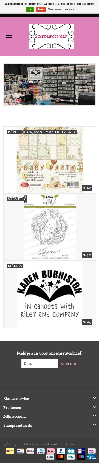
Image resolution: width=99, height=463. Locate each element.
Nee (41, 9)
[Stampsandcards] (58, 36)
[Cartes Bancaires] (71, 450)
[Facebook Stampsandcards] (45, 378)
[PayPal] (60, 450)
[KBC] (40, 450)
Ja (29, 9)
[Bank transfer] (49, 456)
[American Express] (91, 456)
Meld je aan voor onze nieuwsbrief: (49, 353)
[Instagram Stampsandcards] (53, 378)
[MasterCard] (60, 456)
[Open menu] (9, 35)
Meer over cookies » (61, 9)
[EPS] (91, 450)
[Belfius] (30, 450)
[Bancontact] (20, 450)
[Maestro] (81, 456)
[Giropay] (81, 450)
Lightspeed (69, 444)
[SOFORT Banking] (50, 450)
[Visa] (70, 456)
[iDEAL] (9, 450)
